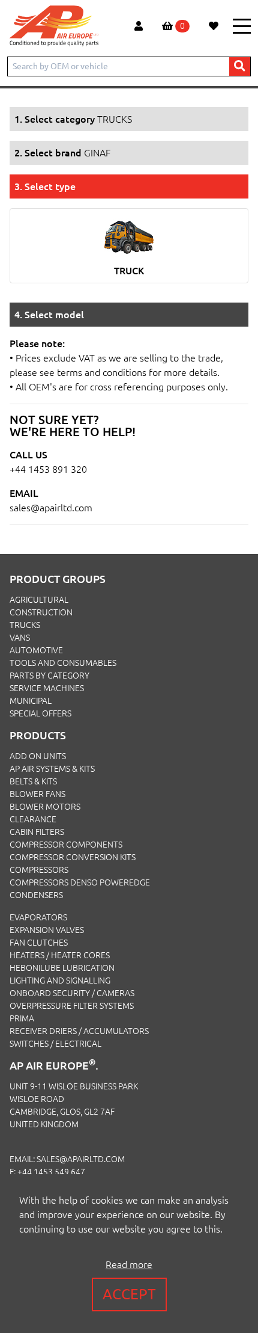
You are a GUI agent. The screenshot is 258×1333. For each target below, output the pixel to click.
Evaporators (38, 917)
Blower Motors (45, 806)
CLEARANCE (33, 819)
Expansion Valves (47, 930)
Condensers (36, 895)
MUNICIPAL (31, 701)
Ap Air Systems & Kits (52, 769)
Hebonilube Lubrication (62, 968)
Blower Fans (37, 794)
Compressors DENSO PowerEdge (80, 882)
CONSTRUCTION (41, 612)
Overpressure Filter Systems (72, 1006)
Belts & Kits (33, 781)
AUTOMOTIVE (36, 650)
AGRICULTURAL (39, 600)
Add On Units (38, 756)
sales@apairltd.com (51, 507)
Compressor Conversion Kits (73, 857)
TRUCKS (25, 625)
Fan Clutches (39, 942)
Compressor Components (66, 844)
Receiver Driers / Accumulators (79, 1031)
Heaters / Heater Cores (60, 955)
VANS (20, 637)
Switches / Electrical (55, 1043)
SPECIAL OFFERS (40, 713)
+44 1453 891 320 (48, 469)
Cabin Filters (37, 832)
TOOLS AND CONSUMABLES (63, 663)
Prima (22, 1018)
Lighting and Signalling (60, 980)
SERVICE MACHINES (47, 688)
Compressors (39, 870)
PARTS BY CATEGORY (49, 675)
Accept (129, 1294)
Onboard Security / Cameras (72, 993)
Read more (129, 1264)
